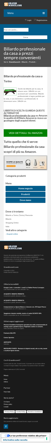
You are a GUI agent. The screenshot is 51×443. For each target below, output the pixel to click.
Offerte (6, 382)
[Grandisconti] (13, 5)
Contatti (6, 406)
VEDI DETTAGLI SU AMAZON (25, 133)
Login (29, 20)
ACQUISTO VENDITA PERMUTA (14, 294)
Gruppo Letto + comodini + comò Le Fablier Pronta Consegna (24, 287)
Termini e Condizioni (35, 411)
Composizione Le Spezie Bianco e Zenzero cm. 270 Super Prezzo (25, 307)
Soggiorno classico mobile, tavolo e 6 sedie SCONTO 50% (22, 313)
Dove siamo (25, 200)
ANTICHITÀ (7, 342)
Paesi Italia (7, 392)
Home (5, 379)
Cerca (25, 37)
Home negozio (25, 188)
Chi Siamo (7, 401)
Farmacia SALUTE (9, 333)
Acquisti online (12, 234)
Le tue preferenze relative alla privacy (28, 435)
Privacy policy (8, 404)
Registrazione (42, 20)
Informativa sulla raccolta (15, 440)
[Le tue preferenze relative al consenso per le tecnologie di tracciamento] (46, 438)
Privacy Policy (9, 411)
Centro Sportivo (9, 337)
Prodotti (25, 194)
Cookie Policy (20, 411)
